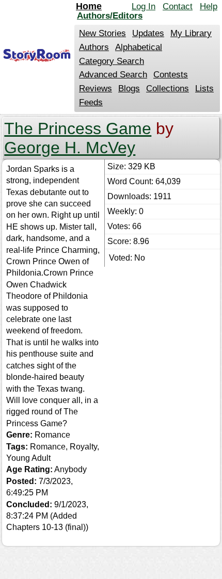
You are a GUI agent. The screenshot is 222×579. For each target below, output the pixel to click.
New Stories (102, 33)
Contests (170, 74)
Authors (94, 47)
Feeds (91, 102)
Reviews (95, 88)
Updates (148, 33)
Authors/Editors (109, 16)
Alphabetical (138, 47)
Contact (178, 6)
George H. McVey (69, 147)
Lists (204, 88)
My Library (191, 33)
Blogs (129, 88)
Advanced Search (113, 74)
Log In (143, 6)
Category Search (111, 61)
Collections (167, 88)
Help (208, 6)
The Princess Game (77, 128)
